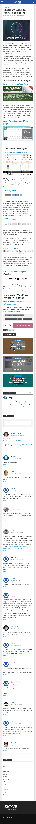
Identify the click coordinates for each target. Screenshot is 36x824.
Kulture (9, 651)
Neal (12, 471)
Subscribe (22, 407)
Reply (5, 449)
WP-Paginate (10, 219)
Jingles (13, 644)
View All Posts (28, 392)
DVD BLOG (14, 489)
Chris (12, 508)
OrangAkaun (15, 743)
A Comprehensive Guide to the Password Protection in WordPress (18, 380)
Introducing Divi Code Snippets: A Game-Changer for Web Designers (18, 364)
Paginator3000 (22, 649)
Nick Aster (14, 626)
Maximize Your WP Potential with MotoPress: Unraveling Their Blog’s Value (18, 346)
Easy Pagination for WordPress (15, 84)
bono (12, 702)
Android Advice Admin (18, 594)
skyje (14, 15)
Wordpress (6, 7)
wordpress (11, 330)
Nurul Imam (15, 663)
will (12, 722)
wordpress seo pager (13, 248)
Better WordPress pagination (16, 271)
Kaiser (13, 530)
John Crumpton (16, 433)
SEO (19, 242)
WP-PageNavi (10, 191)
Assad (13, 579)
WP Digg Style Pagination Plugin (18, 152)
